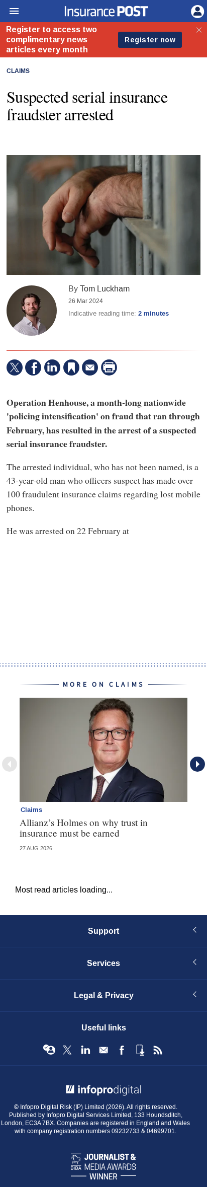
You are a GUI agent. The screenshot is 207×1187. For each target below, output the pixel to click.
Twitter (67, 1050)
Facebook (122, 1050)
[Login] (196, 11)
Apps (140, 1050)
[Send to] (90, 367)
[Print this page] (109, 367)
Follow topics (49, 1050)
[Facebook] (33, 367)
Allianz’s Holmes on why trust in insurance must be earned (84, 827)
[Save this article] (71, 367)
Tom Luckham (105, 288)
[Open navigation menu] (9, 11)
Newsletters (103, 1050)
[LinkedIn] (52, 367)
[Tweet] (15, 367)
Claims (18, 71)
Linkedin (85, 1050)
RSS (158, 1050)
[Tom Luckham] (32, 310)
